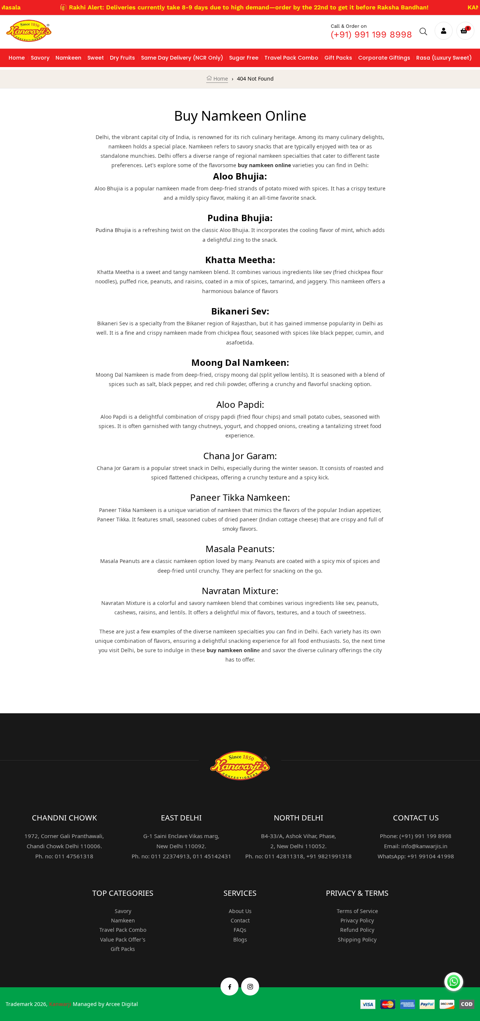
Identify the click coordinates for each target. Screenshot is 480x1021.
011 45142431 (212, 856)
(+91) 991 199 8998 (371, 34)
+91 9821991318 (329, 856)
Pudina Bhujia (113, 230)
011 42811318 (284, 856)
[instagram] (250, 986)
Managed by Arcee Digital (105, 1004)
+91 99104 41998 (430, 856)
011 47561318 (74, 856)
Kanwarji (60, 1004)
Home (220, 78)
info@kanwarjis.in (424, 846)
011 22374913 (170, 856)
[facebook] (229, 986)
